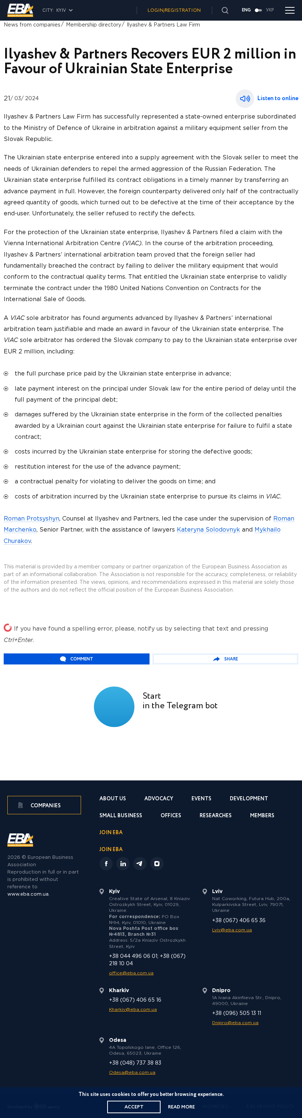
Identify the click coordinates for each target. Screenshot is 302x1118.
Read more (181, 1107)
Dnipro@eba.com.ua (235, 1023)
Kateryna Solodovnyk (208, 530)
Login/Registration (174, 10)
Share (231, 659)
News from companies (32, 25)
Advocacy (158, 799)
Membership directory (93, 25)
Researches (216, 816)
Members (262, 816)
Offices (171, 816)
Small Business (120, 816)
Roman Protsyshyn (31, 519)
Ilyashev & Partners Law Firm (163, 25)
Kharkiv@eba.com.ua (133, 1010)
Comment (81, 659)
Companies (45, 806)
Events (201, 799)
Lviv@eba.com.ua (232, 930)
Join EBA (111, 833)
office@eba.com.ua (131, 973)
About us (112, 799)
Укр (270, 10)
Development (249, 799)
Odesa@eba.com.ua (132, 1073)
